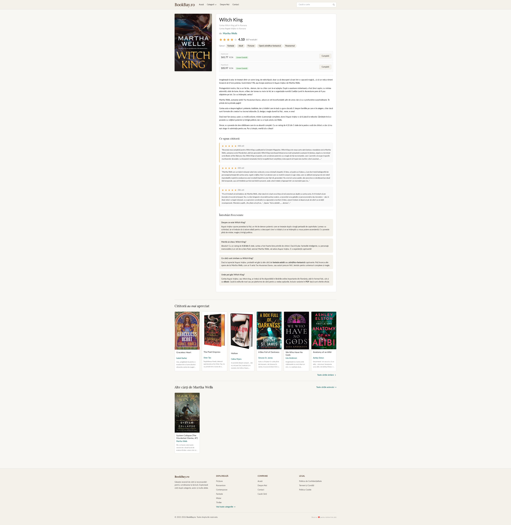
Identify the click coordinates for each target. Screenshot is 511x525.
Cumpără (325, 56)
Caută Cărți (262, 494)
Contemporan (221, 490)
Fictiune (251, 46)
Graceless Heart (183, 352)
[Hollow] (241, 331)
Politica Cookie (305, 490)
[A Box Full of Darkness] (269, 330)
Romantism (221, 486)
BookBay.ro (185, 4)
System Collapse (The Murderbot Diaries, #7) (187, 436)
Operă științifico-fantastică (270, 46)
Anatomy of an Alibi (322, 352)
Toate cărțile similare (325, 375)
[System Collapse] (187, 413)
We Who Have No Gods (294, 353)
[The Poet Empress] (214, 330)
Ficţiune (219, 481)
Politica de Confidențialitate (310, 481)
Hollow (234, 353)
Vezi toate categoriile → (225, 507)
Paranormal (290, 46)
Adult (241, 46)
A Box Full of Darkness (268, 352)
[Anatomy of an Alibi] (323, 330)
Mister (218, 498)
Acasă (201, 5)
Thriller (219, 503)
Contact (235, 5)
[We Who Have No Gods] (296, 330)
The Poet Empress (212, 352)
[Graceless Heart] (187, 331)
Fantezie (230, 46)
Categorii (210, 5)
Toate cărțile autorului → (326, 387)
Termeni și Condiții (306, 486)
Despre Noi (224, 5)
